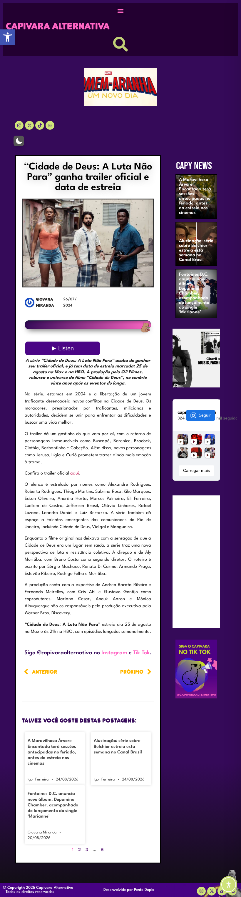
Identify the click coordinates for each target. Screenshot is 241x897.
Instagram (114, 652)
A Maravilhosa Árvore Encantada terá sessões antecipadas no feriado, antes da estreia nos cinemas (52, 752)
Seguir (205, 415)
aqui (74, 473)
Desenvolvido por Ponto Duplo (128, 890)
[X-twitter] (29, 125)
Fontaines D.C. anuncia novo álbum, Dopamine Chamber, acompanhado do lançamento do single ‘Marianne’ (53, 805)
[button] (7, 37)
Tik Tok (141, 652)
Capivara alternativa (58, 26)
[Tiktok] (39, 125)
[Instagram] (19, 125)
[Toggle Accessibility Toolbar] (229, 885)
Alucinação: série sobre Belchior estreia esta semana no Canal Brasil (118, 746)
